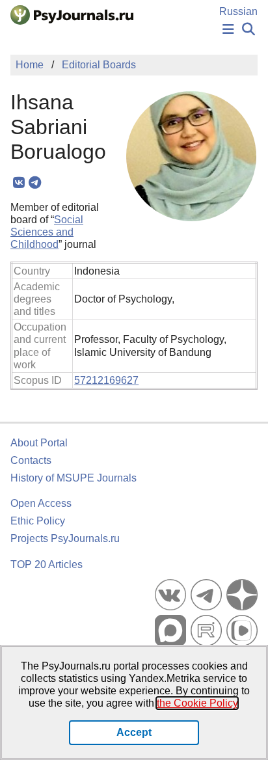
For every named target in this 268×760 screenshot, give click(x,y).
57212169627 (106, 380)
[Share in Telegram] (35, 183)
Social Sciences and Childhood (46, 232)
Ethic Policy (37, 520)
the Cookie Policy (197, 703)
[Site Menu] (228, 29)
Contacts (30, 460)
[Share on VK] (18, 183)
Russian (238, 11)
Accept (134, 732)
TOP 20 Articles (46, 564)
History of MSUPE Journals (73, 477)
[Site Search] (248, 29)
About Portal (39, 442)
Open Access (41, 503)
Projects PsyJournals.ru (65, 538)
